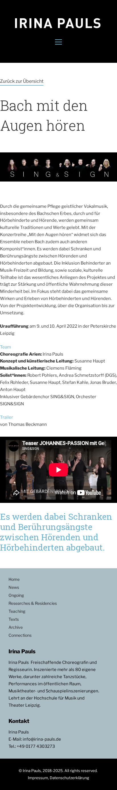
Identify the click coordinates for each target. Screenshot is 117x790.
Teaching (17, 611)
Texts (14, 619)
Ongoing (16, 595)
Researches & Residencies (33, 603)
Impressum (38, 777)
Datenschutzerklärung (69, 777)
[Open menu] (58, 42)
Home (14, 579)
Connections (20, 635)
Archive (16, 627)
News (14, 587)
